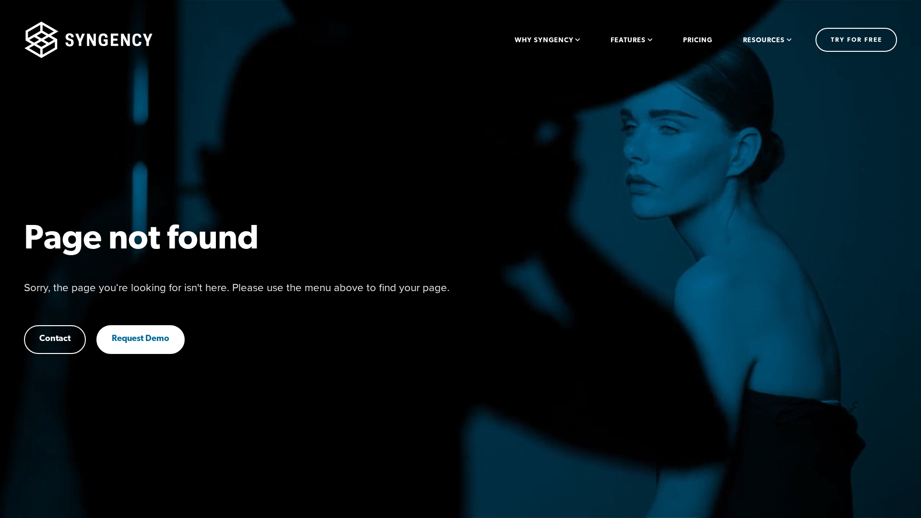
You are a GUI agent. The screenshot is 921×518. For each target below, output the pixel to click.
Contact (55, 339)
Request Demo (140, 339)
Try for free (856, 40)
